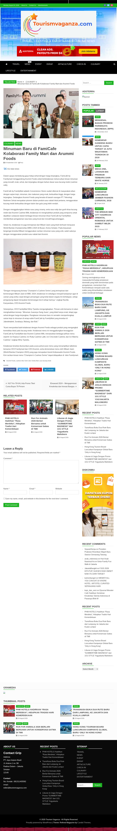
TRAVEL (16, 64)
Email (32, 489)
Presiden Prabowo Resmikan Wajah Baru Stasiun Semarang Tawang (97, 552)
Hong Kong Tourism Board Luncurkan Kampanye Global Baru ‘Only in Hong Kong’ (103, 362)
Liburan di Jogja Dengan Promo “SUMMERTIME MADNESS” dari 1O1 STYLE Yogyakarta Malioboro (65, 426)
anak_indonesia (91, 559)
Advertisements (43, 5)
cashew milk (20, 361)
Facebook (105, 5)
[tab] (88, 111)
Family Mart (35, 361)
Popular (89, 111)
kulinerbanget (90, 578)
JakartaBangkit (91, 568)
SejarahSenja (90, 549)
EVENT (38, 64)
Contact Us (32, 5)
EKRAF (50, 64)
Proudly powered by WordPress (39, 823)
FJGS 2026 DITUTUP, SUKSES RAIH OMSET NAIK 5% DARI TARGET (99, 571)
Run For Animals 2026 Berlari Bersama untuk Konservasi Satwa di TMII (40, 423)
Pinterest (36, 370)
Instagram (111, 5)
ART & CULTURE (101, 188)
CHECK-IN (81, 64)
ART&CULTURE (65, 64)
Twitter (108, 5)
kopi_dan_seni (91, 590)
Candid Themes (83, 823)
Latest (100, 111)
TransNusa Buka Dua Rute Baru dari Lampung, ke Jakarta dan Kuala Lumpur (98, 430)
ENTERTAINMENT (28, 71)
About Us (24, 5)
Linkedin (50, 370)
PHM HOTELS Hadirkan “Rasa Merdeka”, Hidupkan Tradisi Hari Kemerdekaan (15, 423)
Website (58, 489)
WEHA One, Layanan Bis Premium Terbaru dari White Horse (102, 175)
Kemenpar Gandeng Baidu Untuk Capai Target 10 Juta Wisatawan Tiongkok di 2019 (103, 149)
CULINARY (95, 64)
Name (6, 489)
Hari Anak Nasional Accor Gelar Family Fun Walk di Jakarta (98, 561)
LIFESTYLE (11, 71)
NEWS (28, 63)
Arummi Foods (10, 361)
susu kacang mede (45, 361)
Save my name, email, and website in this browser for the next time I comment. (36, 499)
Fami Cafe (27, 361)
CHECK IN (86, 261)
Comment (7, 458)
